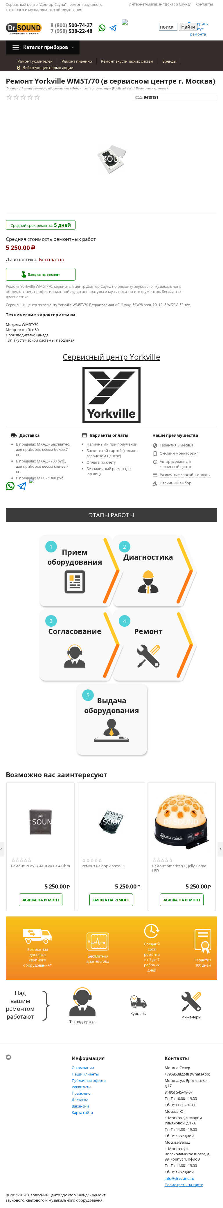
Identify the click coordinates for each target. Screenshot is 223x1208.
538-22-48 (71, 30)
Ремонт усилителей (35, 61)
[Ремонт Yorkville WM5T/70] (111, 159)
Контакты (204, 4)
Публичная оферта (89, 1080)
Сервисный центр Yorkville (111, 357)
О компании (83, 1067)
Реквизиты (81, 1086)
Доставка (80, 1099)
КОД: (139, 97)
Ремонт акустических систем (127, 61)
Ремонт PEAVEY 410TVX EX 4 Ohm (40, 866)
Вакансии (80, 1106)
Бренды (169, 61)
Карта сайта (82, 1112)
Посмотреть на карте (184, 1184)
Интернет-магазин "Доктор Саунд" (160, 4)
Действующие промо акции (48, 67)
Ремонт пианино (77, 61)
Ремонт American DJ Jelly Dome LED (179, 868)
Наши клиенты (85, 1074)
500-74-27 (71, 25)
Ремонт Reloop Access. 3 (103, 866)
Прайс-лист (82, 1093)
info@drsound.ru (179, 1178)
